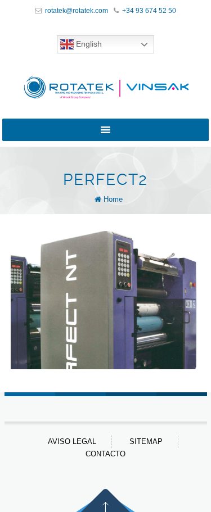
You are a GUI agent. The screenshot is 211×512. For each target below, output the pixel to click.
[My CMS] (105, 87)
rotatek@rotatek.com (76, 11)
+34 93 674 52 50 (149, 11)
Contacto (105, 454)
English (88, 43)
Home (113, 199)
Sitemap (146, 441)
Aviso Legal (72, 441)
